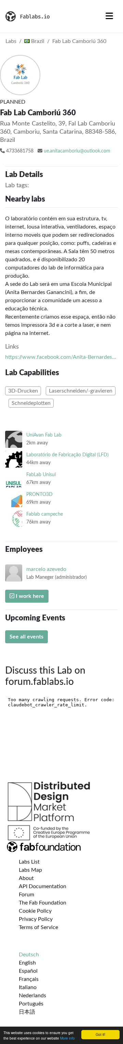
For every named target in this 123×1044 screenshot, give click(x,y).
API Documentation (42, 886)
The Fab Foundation (42, 903)
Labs (10, 41)
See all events (26, 636)
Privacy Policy (36, 919)
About (26, 878)
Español (28, 971)
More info (67, 1038)
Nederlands (32, 995)
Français (29, 979)
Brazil (37, 41)
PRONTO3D (39, 494)
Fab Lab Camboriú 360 (79, 41)
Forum (26, 894)
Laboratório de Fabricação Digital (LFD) (67, 454)
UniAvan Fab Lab (44, 435)
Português (31, 1003)
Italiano (28, 987)
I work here (29, 596)
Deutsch (29, 954)
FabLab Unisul (41, 474)
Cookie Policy (35, 911)
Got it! (100, 1034)
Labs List (29, 862)
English (27, 963)
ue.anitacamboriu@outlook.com (77, 151)
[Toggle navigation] (109, 16)
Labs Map (30, 870)
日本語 (27, 1012)
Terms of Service (38, 927)
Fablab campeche (44, 514)
